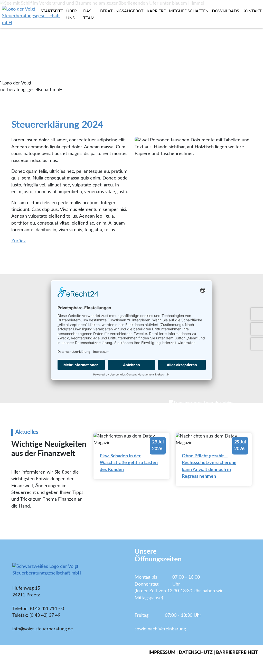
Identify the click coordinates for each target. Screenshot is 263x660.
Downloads (225, 11)
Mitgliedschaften (189, 11)
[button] (20, 46)
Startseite (52, 11)
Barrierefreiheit (237, 652)
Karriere (156, 11)
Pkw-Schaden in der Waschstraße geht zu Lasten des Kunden (129, 463)
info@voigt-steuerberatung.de (42, 629)
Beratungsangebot (121, 11)
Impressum (161, 652)
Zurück (18, 241)
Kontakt (251, 11)
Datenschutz (196, 652)
